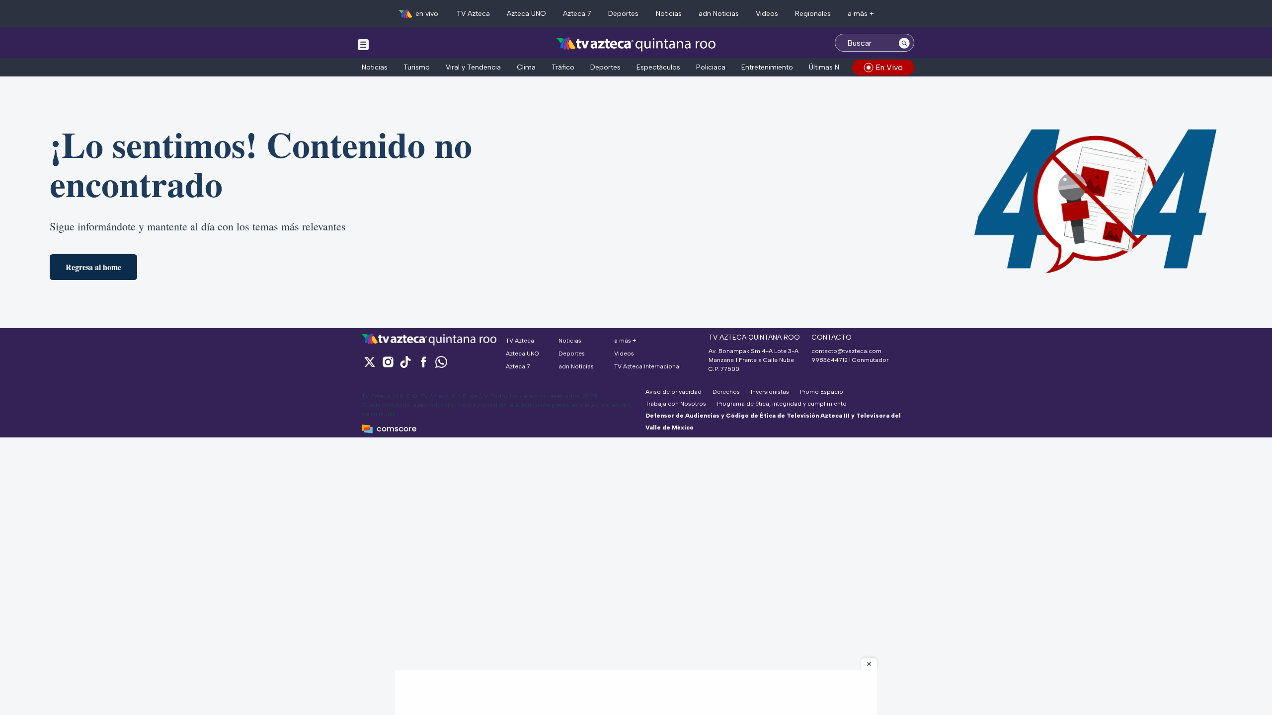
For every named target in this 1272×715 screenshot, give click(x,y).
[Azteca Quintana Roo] (636, 44)
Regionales (813, 13)
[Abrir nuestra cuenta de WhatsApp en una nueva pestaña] (441, 362)
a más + (861, 13)
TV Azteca (473, 13)
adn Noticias (719, 13)
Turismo (416, 67)
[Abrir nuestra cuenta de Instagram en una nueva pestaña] (388, 362)
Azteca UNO (526, 13)
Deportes (623, 13)
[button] (869, 664)
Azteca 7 (577, 13)
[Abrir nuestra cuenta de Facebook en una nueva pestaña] (423, 362)
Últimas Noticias (835, 67)
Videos (767, 13)
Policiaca (710, 67)
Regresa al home (93, 267)
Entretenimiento (767, 67)
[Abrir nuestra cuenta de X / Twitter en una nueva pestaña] (370, 362)
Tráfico (563, 67)
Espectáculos (658, 67)
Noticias (669, 13)
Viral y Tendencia (473, 67)
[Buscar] (904, 43)
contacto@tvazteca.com (846, 351)
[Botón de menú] (363, 44)
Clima (526, 67)
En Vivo (889, 67)
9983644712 (829, 360)
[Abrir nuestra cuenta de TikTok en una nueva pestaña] (405, 362)
